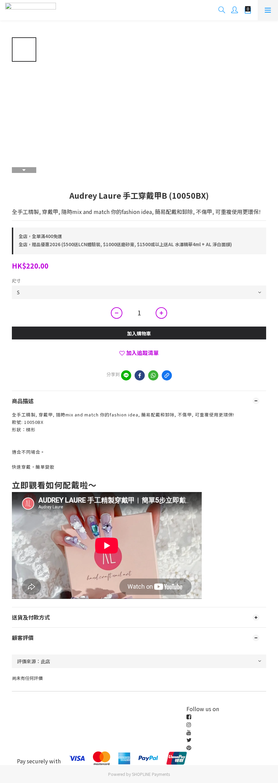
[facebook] (140, 375)
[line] (126, 375)
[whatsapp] (153, 375)
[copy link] (167, 375)
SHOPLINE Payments (151, 774)
